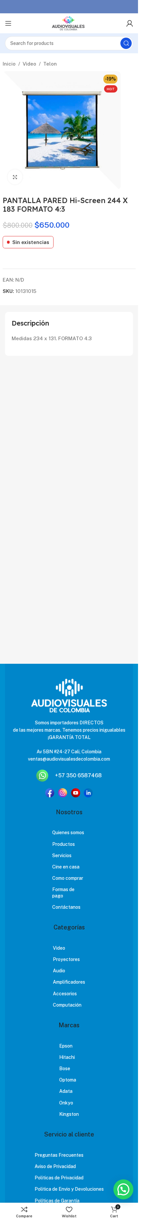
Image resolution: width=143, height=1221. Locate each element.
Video (29, 64)
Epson (65, 1046)
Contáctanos (66, 907)
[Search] (126, 43)
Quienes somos (68, 832)
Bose (64, 1068)
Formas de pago (63, 892)
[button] (123, 1189)
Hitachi (67, 1057)
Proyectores (66, 959)
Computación (67, 1005)
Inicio (9, 64)
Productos (63, 844)
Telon (50, 64)
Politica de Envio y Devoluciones (69, 1189)
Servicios (62, 855)
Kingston (69, 1114)
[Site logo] (69, 23)
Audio (59, 970)
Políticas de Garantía (57, 1200)
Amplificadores (69, 982)
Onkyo (66, 1102)
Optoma (67, 1080)
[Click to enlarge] (15, 176)
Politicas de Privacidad (59, 1177)
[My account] (129, 23)
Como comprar (67, 878)
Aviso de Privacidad (55, 1166)
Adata (65, 1091)
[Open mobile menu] (8, 23)
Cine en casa (65, 866)
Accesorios (65, 993)
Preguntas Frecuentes (59, 1155)
